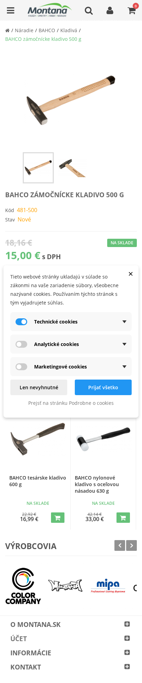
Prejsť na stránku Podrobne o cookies (71, 403)
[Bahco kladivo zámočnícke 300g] (38, 167)
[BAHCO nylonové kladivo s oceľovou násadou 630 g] (103, 439)
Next (131, 545)
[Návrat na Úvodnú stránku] (7, 30)
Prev (119, 545)
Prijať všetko (103, 387)
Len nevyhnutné (39, 387)
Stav (10, 219)
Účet (18, 638)
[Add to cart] (57, 517)
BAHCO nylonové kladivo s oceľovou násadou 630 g (97, 484)
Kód (9, 210)
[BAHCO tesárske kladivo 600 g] (37, 439)
